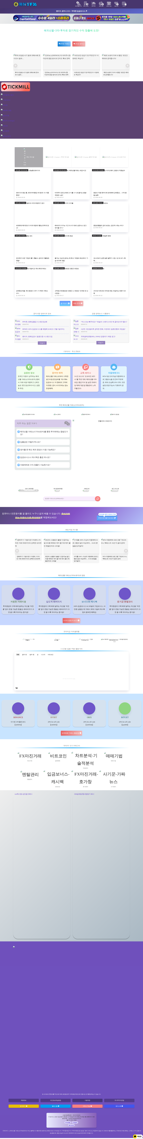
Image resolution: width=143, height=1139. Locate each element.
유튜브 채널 (86, 1106)
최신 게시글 (30, 157)
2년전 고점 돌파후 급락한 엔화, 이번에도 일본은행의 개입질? (103, 329)
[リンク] (18, 714)
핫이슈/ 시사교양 (97, 235)
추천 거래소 (65, 44)
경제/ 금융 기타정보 (20, 202)
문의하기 (22, 1106)
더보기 (42, 343)
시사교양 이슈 (121, 157)
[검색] (97, 498)
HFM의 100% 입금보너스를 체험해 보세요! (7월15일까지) (43, 329)
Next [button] (127, 66)
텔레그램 (54, 1106)
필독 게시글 (93, 157)
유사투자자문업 (119, 1100)
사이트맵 (67, 1122)
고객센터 (74, 1122)
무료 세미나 (80, 44)
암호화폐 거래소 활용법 (70, 733)
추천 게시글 (65, 157)
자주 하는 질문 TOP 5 (27, 423)
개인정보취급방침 (55, 1100)
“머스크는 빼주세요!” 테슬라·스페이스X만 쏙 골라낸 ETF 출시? (104, 322)
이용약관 (87, 1100)
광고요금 (71, 1125)
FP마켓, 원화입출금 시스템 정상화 (34, 322)
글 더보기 (64, 303)
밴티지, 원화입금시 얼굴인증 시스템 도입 (37, 336)
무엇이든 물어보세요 (106, 518)
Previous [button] (15, 66)
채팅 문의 (76, 303)
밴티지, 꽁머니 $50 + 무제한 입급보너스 (71, 11)
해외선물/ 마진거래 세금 (21, 170)
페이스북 (118, 1106)
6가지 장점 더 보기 (70, 620)
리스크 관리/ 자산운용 (98, 170)
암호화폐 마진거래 (97, 268)
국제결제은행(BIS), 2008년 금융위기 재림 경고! (98, 336)
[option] (27, 65)
